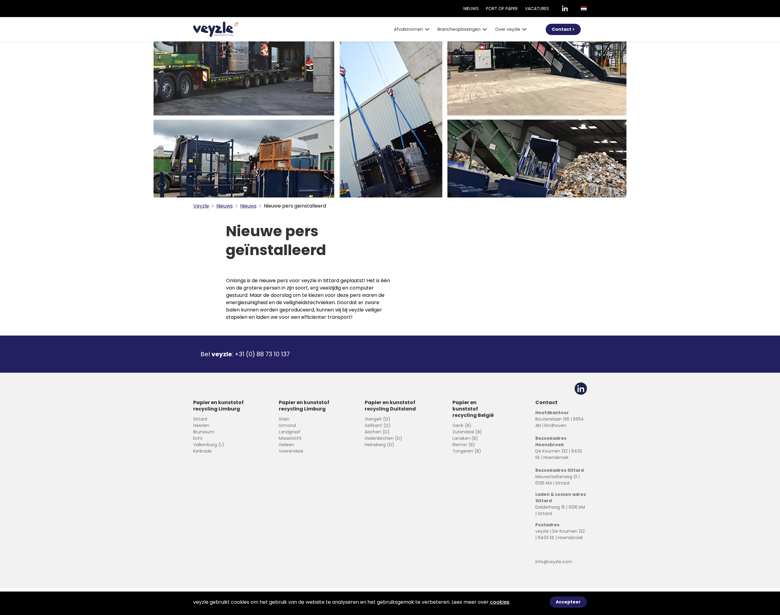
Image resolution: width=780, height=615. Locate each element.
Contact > (563, 29)
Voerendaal (291, 451)
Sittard (200, 419)
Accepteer (568, 602)
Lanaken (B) (465, 438)
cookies (499, 602)
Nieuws (471, 8)
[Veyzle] (215, 29)
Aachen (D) (377, 432)
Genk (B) (461, 425)
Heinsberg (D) (379, 445)
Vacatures (537, 8)
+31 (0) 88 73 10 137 (262, 354)
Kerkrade (202, 451)
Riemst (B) (463, 445)
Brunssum (203, 432)
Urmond (287, 425)
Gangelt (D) (377, 419)
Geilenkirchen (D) (383, 438)
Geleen (286, 445)
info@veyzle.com (553, 562)
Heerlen (201, 425)
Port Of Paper (502, 8)
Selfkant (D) (378, 425)
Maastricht (290, 438)
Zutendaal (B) (467, 432)
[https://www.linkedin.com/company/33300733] (565, 8)
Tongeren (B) (466, 451)
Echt (198, 438)
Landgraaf (289, 432)
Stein (284, 419)
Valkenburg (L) (208, 445)
